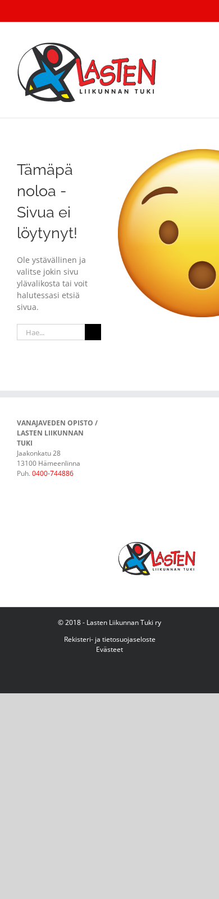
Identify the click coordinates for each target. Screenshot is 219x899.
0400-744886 (53, 473)
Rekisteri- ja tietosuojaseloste (110, 639)
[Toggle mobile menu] (197, 39)
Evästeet (109, 649)
